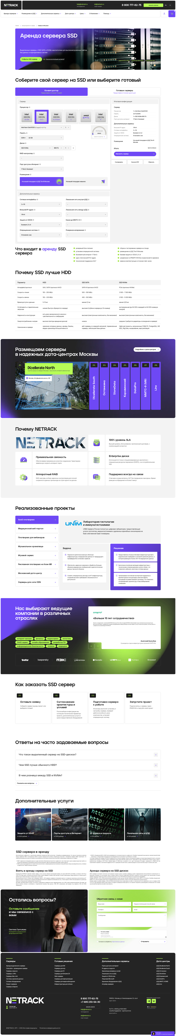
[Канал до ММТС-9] (81, 220)
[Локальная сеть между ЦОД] (88, 210)
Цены (82, 13)
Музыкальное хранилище (30, 547)
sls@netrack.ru (99, 4)
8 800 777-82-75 (131, 5)
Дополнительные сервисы (50, 13)
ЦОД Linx (159, 984)
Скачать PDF (135, 162)
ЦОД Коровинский (162, 976)
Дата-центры (69, 13)
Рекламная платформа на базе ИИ (35, 564)
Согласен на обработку (112, 941)
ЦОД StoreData (161, 973)
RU (166, 5)
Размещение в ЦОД (28, 13)
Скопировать (119, 162)
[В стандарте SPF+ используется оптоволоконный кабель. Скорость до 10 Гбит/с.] (37, 199)
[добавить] (73, 148)
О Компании (93, 13)
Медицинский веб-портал (30, 529)
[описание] (29, 107)
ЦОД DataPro (160, 979)
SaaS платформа (26, 520)
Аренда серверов (10, 13)
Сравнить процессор (99, 136)
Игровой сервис (26, 555)
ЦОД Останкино (161, 971)
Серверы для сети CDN (29, 582)
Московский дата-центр (30, 573)
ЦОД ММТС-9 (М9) (162, 981)
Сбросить (151, 162)
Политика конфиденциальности (50, 1028)
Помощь (106, 13)
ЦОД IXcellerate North (163, 966)
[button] (91, 646)
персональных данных (118, 941)
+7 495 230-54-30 (90, 1002)
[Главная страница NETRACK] (11, 5)
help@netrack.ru (82, 4)
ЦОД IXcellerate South (163, 968)
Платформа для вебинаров (31, 538)
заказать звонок (153, 5)
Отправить (145, 941)
